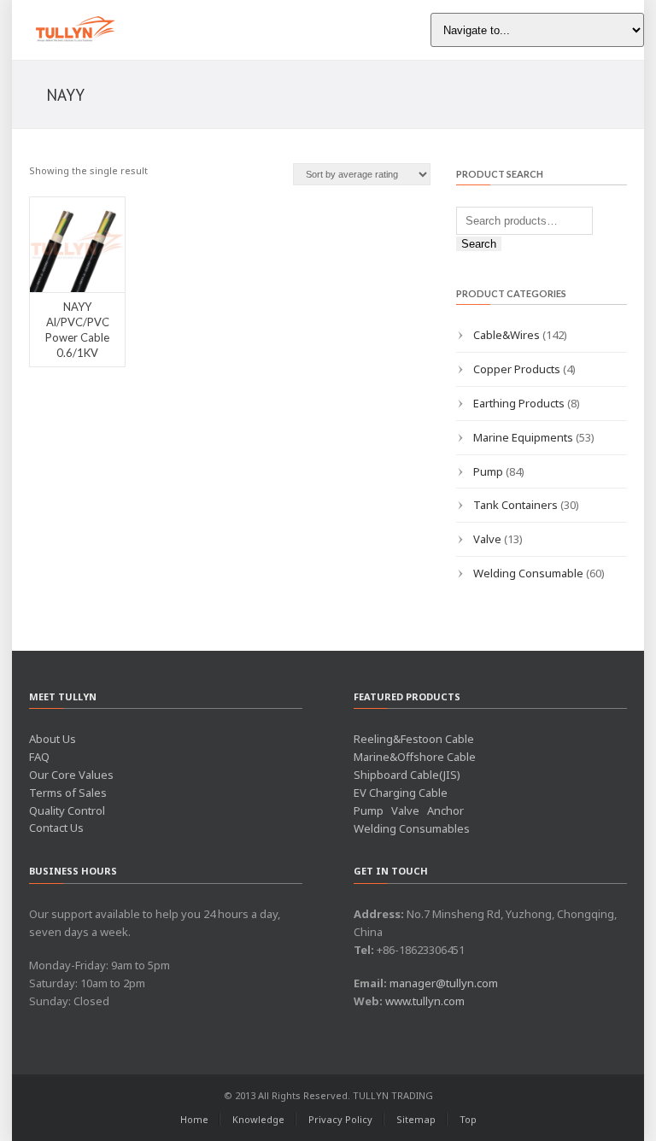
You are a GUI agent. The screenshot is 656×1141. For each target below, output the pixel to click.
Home (194, 1119)
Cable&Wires (506, 334)
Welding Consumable (528, 573)
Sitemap (416, 1119)
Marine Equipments (523, 437)
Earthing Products (519, 403)
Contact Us (56, 827)
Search (478, 243)
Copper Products (516, 369)
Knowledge (258, 1119)
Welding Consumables (412, 828)
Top (468, 1119)
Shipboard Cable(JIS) (407, 774)
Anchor (445, 810)
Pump (488, 471)
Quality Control (67, 810)
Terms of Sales (68, 792)
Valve (487, 539)
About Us (52, 738)
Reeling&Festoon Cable (414, 738)
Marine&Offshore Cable (415, 756)
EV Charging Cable (401, 792)
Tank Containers (515, 504)
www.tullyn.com (425, 1001)
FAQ (39, 756)
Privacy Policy (340, 1119)
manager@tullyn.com (444, 983)
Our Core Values (71, 774)
